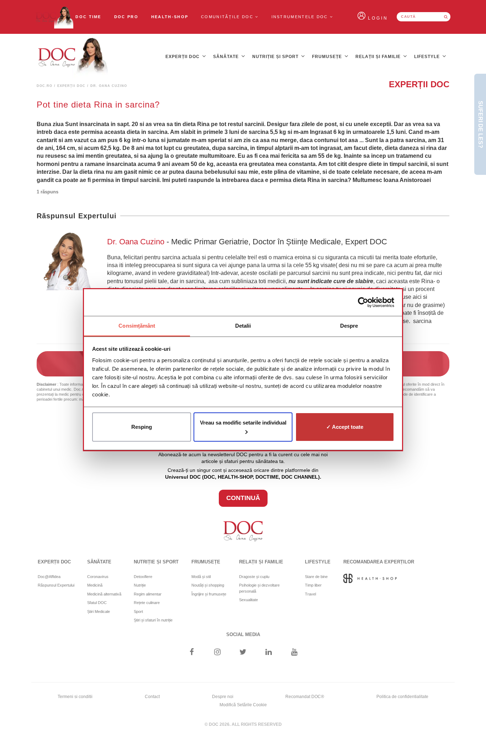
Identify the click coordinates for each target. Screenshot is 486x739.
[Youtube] (294, 653)
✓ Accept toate (344, 427)
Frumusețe (327, 56)
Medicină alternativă (104, 594)
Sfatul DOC (97, 602)
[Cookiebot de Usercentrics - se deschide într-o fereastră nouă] (363, 302)
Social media (243, 634)
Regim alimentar (148, 594)
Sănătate (226, 56)
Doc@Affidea (49, 576)
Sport (138, 611)
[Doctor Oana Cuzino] (54, 16)
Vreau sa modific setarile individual (243, 423)
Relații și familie (378, 56)
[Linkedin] (269, 653)
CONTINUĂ (243, 497)
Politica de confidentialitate (402, 696)
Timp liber (313, 585)
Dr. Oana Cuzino (137, 241)
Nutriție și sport (276, 56)
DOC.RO (44, 86)
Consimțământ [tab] (136, 326)
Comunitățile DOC (228, 17)
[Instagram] (217, 653)
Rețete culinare (147, 602)
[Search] (445, 16)
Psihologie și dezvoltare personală (259, 588)
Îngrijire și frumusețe (208, 594)
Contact (152, 696)
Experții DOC (183, 56)
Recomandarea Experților (378, 561)
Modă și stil (201, 576)
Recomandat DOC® (304, 696)
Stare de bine (316, 576)
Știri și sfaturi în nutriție (153, 620)
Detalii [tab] (243, 326)
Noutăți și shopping (207, 585)
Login (378, 18)
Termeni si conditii (75, 696)
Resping (141, 427)
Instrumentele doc (300, 17)
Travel (310, 594)
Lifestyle (427, 56)
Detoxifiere (143, 576)
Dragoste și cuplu (254, 576)
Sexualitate (248, 600)
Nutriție (140, 585)
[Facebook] (192, 653)
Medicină (94, 585)
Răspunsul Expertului (56, 585)
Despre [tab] (349, 326)
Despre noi (222, 696)
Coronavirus (98, 576)
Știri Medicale (98, 611)
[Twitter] (243, 653)
